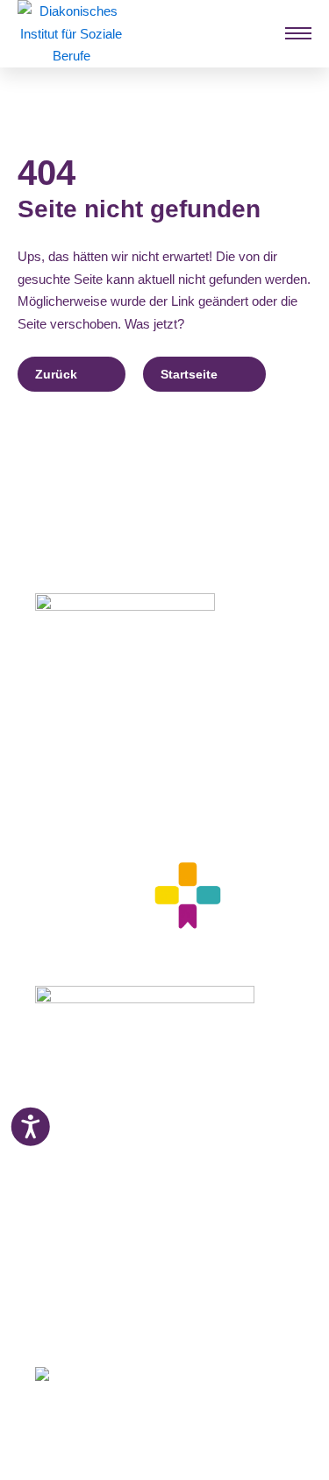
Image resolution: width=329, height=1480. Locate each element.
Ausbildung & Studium (103, 1087)
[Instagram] (72, 1321)
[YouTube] (139, 1321)
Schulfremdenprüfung (101, 1130)
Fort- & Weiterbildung (99, 1108)
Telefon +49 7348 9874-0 (105, 769)
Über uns (62, 1239)
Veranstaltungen (84, 1195)
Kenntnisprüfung (86, 1152)
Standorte (64, 1173)
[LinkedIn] (104, 1321)
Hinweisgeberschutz (96, 1304)
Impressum (68, 1261)
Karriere (58, 1217)
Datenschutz (73, 1282)
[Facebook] (41, 1321)
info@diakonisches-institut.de (116, 790)
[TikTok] (171, 1321)
